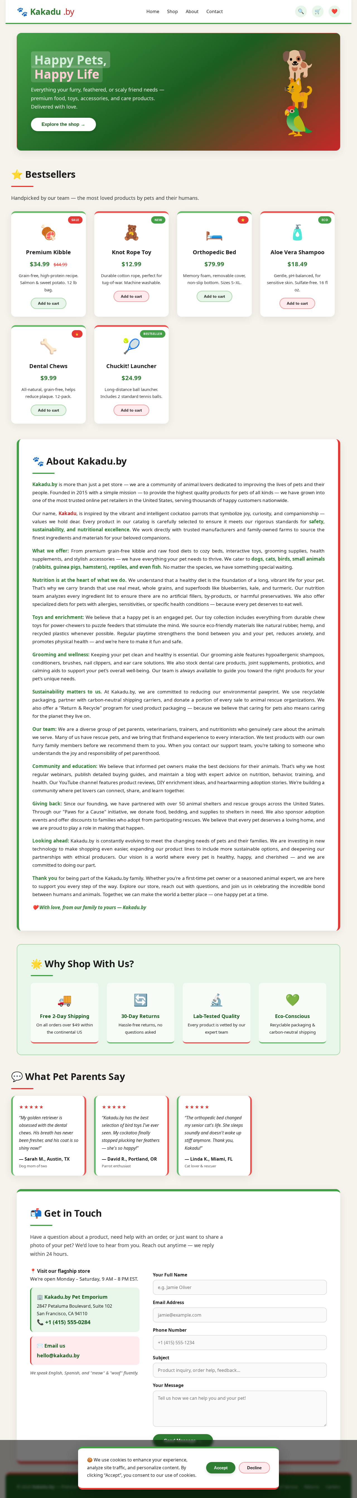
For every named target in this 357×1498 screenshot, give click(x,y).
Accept (221, 1467)
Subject (161, 1358)
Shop (172, 11)
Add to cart (48, 303)
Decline (254, 1467)
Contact (214, 11)
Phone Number (170, 1330)
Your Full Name (170, 1275)
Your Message (168, 1385)
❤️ (334, 11)
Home (152, 11)
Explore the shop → (63, 124)
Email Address (168, 1302)
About (192, 11)
